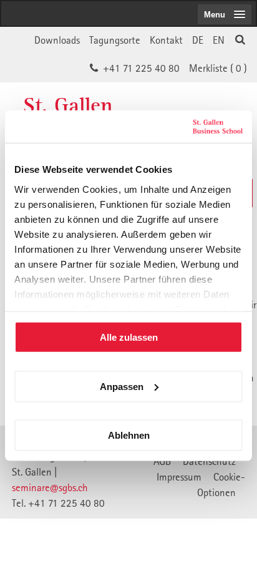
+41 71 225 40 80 (141, 68)
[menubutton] (224, 14)
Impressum (179, 477)
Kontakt (166, 40)
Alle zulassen (129, 337)
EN (219, 40)
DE (197, 40)
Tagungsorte (114, 40)
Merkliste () (218, 68)
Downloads (57, 40)
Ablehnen (129, 435)
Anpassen (121, 386)
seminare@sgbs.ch (50, 487)
